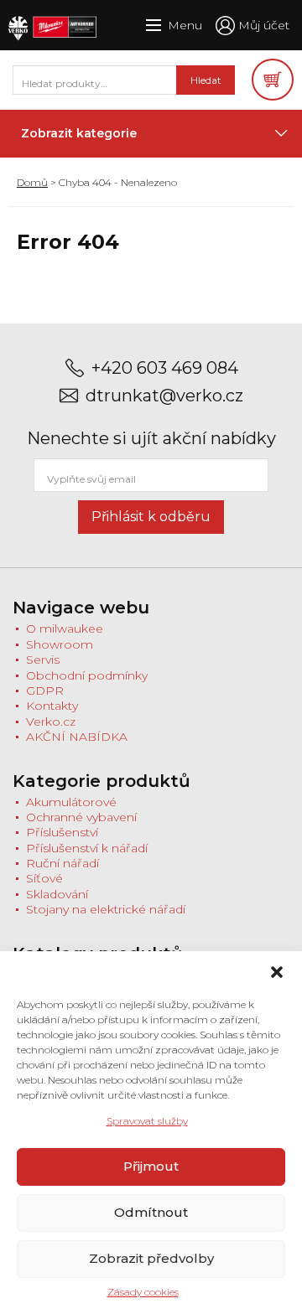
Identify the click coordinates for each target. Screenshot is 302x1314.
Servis (43, 659)
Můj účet (263, 25)
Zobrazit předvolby (151, 1258)
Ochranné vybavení (81, 817)
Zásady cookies (143, 1292)
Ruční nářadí (62, 863)
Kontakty (52, 705)
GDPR (45, 690)
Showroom (59, 644)
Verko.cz (51, 721)
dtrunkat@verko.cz (164, 396)
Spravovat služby (147, 1121)
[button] (276, 972)
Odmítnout (151, 1212)
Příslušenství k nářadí (87, 848)
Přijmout (151, 1166)
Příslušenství (62, 832)
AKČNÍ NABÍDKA (77, 736)
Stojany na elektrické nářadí (105, 909)
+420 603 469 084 (164, 368)
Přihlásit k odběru (151, 517)
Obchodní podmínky (87, 675)
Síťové (44, 878)
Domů (32, 182)
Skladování (57, 894)
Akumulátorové (71, 802)
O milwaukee (64, 628)
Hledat (205, 80)
